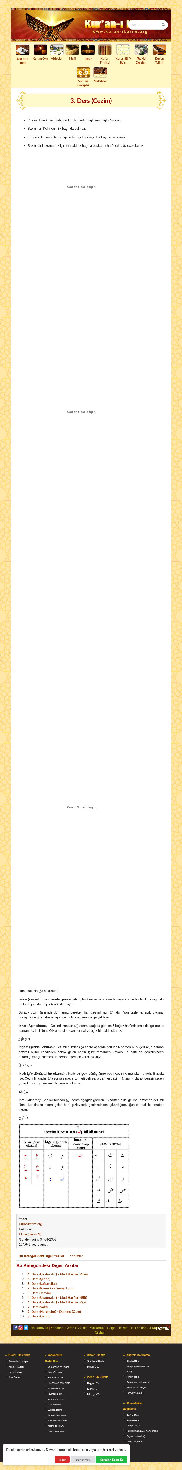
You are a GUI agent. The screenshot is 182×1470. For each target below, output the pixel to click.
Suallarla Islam (55, 1377)
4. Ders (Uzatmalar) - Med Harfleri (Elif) (57, 1297)
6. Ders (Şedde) (39, 1279)
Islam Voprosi (55, 1372)
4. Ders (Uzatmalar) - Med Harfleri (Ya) (57, 1302)
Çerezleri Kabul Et (111, 1459)
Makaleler (100, 81)
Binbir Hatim (15, 1372)
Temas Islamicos (57, 1415)
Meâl (72, 58)
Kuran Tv (92, 1389)
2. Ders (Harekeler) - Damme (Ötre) (54, 1311)
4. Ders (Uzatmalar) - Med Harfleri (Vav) (58, 1274)
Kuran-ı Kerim (16, 1366)
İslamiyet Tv (93, 1394)
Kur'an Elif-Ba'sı (123, 60)
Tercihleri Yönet (82, 1459)
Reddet (62, 1459)
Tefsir (88, 58)
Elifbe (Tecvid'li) (30, 1234)
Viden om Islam (56, 1399)
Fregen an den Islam (59, 1383)
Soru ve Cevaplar (83, 83)
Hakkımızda (39, 1328)
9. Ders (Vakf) (38, 1307)
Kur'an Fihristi (105, 60)
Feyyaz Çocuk (134, 1393)
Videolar (57, 58)
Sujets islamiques (57, 1431)
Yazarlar (57, 1328)
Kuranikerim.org (30, 1224)
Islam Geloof (54, 1404)
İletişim (123, 1328)
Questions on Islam (58, 1367)
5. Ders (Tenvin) (39, 1293)
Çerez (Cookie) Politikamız (85, 1328)
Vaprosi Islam (55, 1393)
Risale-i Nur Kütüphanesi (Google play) (138, 1366)
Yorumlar (76, 1256)
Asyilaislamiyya (56, 1388)
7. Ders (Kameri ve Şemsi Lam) (50, 1288)
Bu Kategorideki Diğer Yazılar (41, 1256)
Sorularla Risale (95, 1361)
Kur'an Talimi (159, 60)
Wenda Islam (55, 1409)
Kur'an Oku (40, 58)
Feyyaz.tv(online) (136, 1436)
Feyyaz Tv (93, 1383)
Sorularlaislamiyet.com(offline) (143, 1431)
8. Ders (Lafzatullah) (42, 1283)
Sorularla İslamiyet (18, 1361)
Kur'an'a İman (22, 60)
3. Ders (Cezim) (39, 1316)
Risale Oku (93, 1366)
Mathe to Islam (56, 1425)
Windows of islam (57, 1420)
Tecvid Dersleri (141, 60)
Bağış (111, 1328)
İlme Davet (14, 1377)
